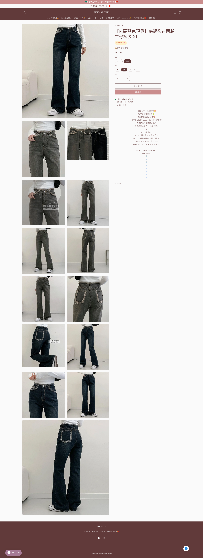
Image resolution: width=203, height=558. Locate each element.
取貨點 (102, 531)
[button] (24, 12)
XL (138, 69)
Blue (127, 61)
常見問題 (87, 531)
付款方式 (95, 531)
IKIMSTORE (98, 553)
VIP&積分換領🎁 (113, 531)
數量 (116, 74)
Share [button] (119, 183)
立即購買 (138, 92)
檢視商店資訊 (121, 105)
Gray (118, 61)
